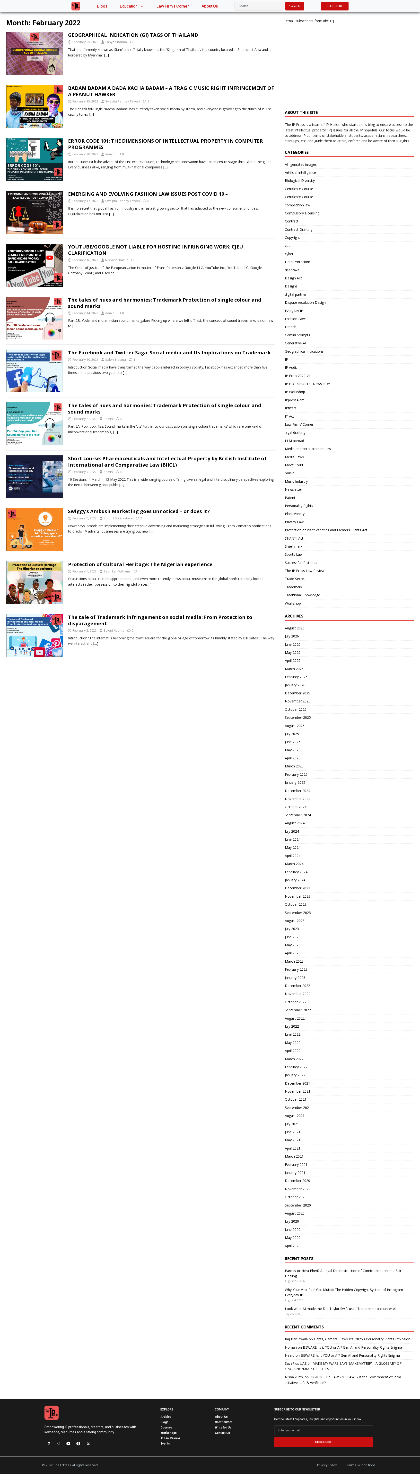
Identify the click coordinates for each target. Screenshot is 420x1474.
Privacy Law (294, 522)
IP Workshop (295, 391)
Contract (291, 221)
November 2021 (297, 1091)
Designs (291, 286)
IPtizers (291, 408)
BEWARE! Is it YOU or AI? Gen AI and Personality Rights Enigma (352, 1347)
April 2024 (292, 855)
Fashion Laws (295, 318)
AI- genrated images (301, 164)
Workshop (293, 603)
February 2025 (296, 774)
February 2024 (296, 872)
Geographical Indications (304, 351)
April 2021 (292, 1148)
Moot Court (294, 465)
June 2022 (292, 1034)
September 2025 (298, 717)
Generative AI (295, 343)
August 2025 (295, 725)
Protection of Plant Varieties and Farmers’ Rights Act (326, 530)
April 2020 (292, 1246)
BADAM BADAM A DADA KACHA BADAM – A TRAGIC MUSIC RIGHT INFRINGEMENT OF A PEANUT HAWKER (171, 91)
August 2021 (295, 1115)
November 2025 (297, 701)
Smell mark (293, 546)
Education (129, 6)
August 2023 (295, 920)
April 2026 (292, 660)
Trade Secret (295, 578)
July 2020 (292, 1221)
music (289, 473)
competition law (297, 205)
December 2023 (297, 888)
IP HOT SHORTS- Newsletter (307, 383)
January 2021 (295, 1172)
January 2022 (295, 1075)
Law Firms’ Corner (299, 424)
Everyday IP (294, 310)
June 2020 (292, 1229)
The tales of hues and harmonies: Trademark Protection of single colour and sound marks (164, 302)
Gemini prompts (297, 335)
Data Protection (297, 261)
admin (109, 154)
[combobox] (259, 6)
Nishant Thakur (116, 260)
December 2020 (297, 1180)
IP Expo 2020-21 (298, 375)
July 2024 (292, 831)
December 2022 (297, 985)
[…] (106, 55)
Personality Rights (299, 505)
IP (286, 359)
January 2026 (295, 685)
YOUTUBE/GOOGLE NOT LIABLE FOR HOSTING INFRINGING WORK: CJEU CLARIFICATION (155, 249)
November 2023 (297, 896)
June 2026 (292, 644)
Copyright (292, 237)
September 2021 (298, 1107)
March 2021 (294, 1156)
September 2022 (298, 1010)
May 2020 (292, 1237)
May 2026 (292, 652)
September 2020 (298, 1205)
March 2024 (294, 863)
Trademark (293, 587)
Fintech (290, 326)
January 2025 (295, 782)
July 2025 (292, 733)
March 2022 (294, 1059)
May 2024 (292, 847)
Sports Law (294, 554)
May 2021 (292, 1140)
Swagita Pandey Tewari (122, 101)
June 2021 (292, 1132)
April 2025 (292, 758)
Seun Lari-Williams (117, 571)
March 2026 (294, 668)
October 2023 (295, 904)
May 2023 (292, 945)
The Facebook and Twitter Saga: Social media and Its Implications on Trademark (169, 352)
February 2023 (296, 969)
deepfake (292, 270)
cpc (287, 245)
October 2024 (295, 806)
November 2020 (297, 1189)
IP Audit (291, 367)
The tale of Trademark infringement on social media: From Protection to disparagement (160, 620)
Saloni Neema (115, 359)
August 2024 (295, 823)
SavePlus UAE (295, 1363)
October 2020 (295, 1197)
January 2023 (295, 977)
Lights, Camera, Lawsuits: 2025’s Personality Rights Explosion (362, 1339)
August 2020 (295, 1213)
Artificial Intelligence (300, 172)
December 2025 (297, 693)
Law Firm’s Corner (173, 6)
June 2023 (292, 937)
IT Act (289, 416)
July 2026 (292, 636)
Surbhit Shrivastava (118, 518)
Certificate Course (299, 188)
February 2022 (296, 1067)
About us (209, 6)
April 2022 (292, 1050)
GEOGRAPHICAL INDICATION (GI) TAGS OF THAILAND (133, 35)
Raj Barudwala (296, 1339)
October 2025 (295, 709)
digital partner (295, 294)
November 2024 (297, 798)
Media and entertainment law (308, 448)
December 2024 (297, 790)
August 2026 (295, 628)
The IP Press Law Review (304, 570)
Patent (290, 497)
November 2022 (297, 993)
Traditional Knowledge (302, 595)
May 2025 (292, 750)
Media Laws (294, 457)
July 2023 (292, 928)
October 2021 (295, 1099)
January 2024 (295, 880)
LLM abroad (294, 440)
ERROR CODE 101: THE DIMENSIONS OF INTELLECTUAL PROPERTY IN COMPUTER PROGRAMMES (165, 144)
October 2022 (295, 1002)
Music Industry (296, 481)
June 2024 (292, 839)
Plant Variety (295, 513)
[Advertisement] (349, 64)
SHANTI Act (294, 538)
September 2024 (298, 815)
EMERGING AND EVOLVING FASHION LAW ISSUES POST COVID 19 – (148, 194)
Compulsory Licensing (302, 213)
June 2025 (292, 741)
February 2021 (296, 1164)
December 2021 (297, 1083)
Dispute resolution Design (305, 302)
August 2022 (295, 1018)
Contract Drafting (298, 229)
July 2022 (292, 1026)
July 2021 (292, 1124)
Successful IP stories (301, 562)
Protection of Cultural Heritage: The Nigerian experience (140, 564)
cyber (289, 253)
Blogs (102, 6)
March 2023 (294, 961)
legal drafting (295, 432)
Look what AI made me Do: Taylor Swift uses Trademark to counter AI (340, 1308)
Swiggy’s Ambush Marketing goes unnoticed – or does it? (139, 511)
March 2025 (294, 766)
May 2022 (292, 1042)
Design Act (293, 278)
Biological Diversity (300, 180)
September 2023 (298, 912)
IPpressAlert (294, 400)
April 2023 (292, 953)
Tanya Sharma (116, 42)
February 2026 (296, 676)
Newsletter (293, 489)
